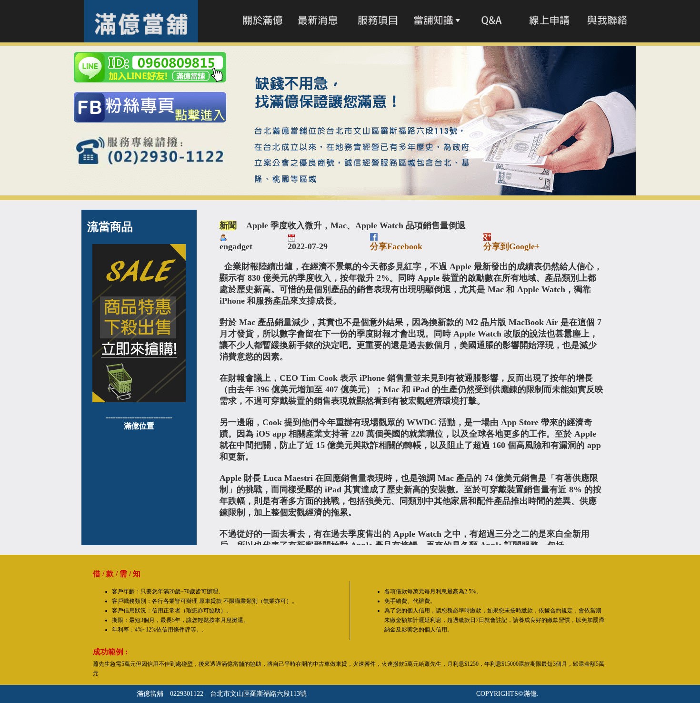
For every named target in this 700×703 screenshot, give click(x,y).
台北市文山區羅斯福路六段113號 (258, 693)
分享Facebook (396, 246)
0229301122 (186, 693)
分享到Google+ (511, 246)
